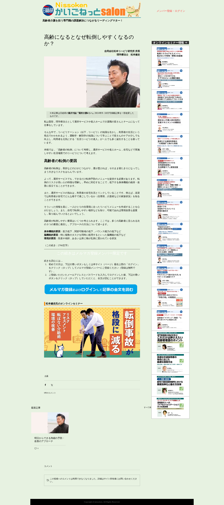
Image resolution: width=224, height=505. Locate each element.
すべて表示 (148, 407)
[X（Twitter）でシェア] (51, 385)
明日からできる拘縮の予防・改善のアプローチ (49, 440)
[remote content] (92, 304)
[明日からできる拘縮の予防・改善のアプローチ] (50, 422)
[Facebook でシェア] (45, 385)
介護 (46, 376)
